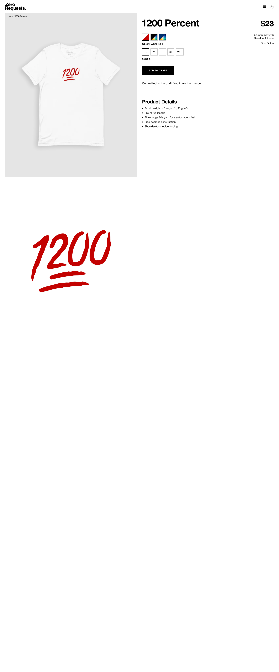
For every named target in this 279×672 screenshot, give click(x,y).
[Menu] (264, 7)
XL (170, 52)
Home (10, 16)
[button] (71, 94)
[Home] (15, 6)
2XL (179, 52)
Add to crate (158, 70)
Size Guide (267, 43)
